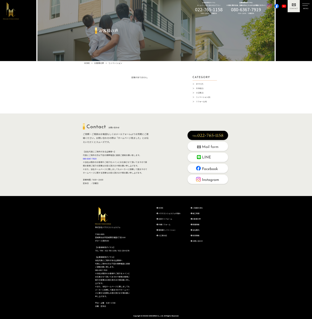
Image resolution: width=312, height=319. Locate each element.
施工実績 (195, 213)
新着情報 (195, 224)
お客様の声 (196, 219)
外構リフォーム (164, 224)
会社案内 (195, 230)
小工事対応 (162, 235)
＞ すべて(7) (198, 84)
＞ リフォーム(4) (200, 101)
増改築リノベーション (167, 230)
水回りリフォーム (165, 219)
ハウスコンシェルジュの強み (169, 213)
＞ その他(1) (198, 88)
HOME (160, 208)
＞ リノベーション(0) (201, 97)
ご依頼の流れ (197, 208)
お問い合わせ (197, 241)
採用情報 (195, 235)
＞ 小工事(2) (198, 92)
